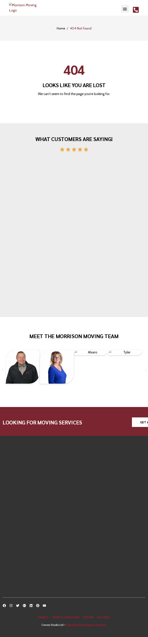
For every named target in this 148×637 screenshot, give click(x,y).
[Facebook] (4, 605)
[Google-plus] (24, 605)
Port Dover (15, 578)
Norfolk (12, 572)
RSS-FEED (103, 617)
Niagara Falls (16, 590)
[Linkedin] (31, 605)
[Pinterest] (37, 605)
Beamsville (15, 560)
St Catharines (16, 542)
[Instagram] (11, 605)
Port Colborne (17, 584)
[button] (125, 9)
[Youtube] (44, 605)
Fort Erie (13, 548)
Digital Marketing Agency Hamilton (86, 625)
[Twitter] (17, 605)
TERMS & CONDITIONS (65, 617)
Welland (13, 554)
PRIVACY (43, 617)
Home (61, 28)
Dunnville (14, 566)
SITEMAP (88, 617)
